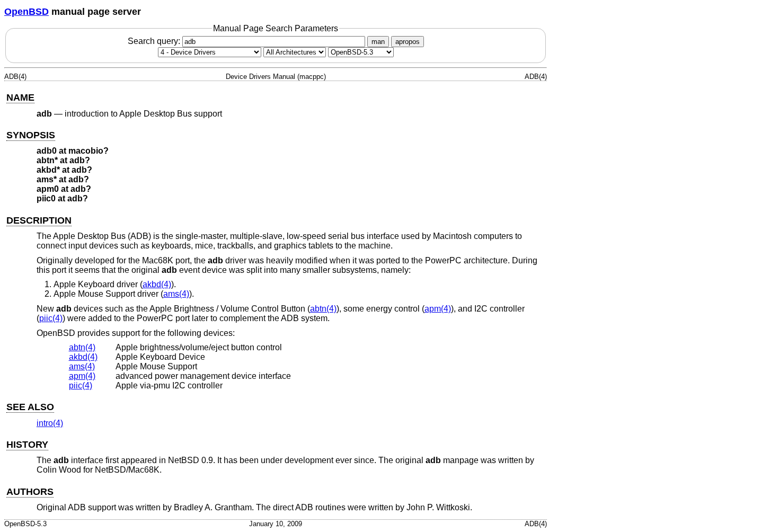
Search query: (155, 41)
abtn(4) (323, 308)
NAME (20, 97)
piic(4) (51, 318)
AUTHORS (30, 491)
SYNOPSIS (30, 135)
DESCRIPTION (39, 220)
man (378, 42)
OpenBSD (26, 11)
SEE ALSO (30, 407)
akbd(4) (157, 284)
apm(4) (437, 308)
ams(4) (176, 293)
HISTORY (27, 444)
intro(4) (50, 423)
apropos (407, 42)
